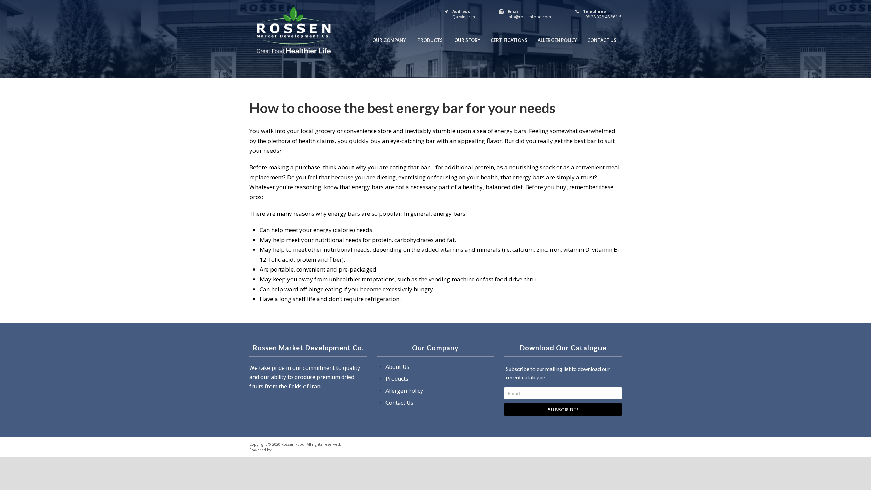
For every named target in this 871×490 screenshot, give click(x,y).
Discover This (291, 449)
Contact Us (602, 40)
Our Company (389, 40)
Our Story (467, 40)
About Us (397, 367)
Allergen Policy (557, 40)
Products (430, 40)
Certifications (509, 40)
